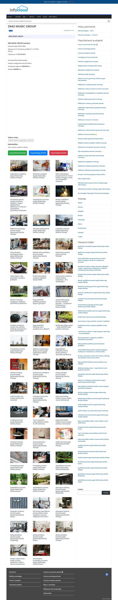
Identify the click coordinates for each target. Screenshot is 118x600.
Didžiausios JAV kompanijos (52, 589)
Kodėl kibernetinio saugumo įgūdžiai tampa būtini (39, 278)
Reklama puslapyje (15, 576)
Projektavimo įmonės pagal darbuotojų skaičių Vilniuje (41, 201)
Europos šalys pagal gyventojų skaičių (90, 138)
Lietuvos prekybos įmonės (86, 53)
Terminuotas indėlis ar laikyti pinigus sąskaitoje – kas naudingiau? (64, 278)
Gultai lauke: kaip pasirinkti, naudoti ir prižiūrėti (17, 278)
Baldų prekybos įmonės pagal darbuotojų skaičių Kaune (40, 537)
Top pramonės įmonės (17, 153)
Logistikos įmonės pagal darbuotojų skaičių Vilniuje (62, 230)
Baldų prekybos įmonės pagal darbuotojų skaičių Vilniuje (62, 537)
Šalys (24, 17)
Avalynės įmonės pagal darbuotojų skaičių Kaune (16, 422)
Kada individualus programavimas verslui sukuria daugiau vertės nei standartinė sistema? (64, 177)
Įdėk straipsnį (53, 17)
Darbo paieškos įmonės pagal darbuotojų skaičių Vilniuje (62, 375)
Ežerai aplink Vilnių (84, 179)
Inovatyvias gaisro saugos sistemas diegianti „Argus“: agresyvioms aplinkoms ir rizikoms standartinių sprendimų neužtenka (18, 205)
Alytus (80, 224)
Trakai (80, 237)
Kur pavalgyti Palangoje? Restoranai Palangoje (93, 193)
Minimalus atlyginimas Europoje (88, 70)
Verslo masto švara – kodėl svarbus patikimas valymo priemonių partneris (18, 561)
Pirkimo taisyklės (15, 580)
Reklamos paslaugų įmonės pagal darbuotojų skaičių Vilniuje (17, 231)
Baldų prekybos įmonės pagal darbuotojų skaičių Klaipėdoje (17, 537)
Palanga (80, 232)
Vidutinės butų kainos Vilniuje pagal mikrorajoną (94, 189)
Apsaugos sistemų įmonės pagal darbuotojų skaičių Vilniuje (62, 514)
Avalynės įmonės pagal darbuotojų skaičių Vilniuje (16, 444)
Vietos (39, 17)
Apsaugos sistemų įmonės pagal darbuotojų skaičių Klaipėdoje (62, 490)
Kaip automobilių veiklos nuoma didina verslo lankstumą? (63, 398)
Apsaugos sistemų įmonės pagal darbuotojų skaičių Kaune (17, 514)
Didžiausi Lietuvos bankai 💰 (87, 134)
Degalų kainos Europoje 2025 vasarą (90, 66)
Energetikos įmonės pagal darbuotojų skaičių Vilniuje (17, 351)
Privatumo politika (15, 585)
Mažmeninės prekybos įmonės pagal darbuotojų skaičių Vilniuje (41, 255)
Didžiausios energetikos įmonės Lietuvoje (92, 147)
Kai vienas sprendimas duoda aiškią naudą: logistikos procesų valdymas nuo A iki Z (41, 514)
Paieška (80, 489)
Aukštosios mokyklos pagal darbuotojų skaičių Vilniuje (18, 176)
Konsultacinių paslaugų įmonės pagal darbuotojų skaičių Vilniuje (16, 255)
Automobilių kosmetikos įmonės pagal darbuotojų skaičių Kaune (40, 561)
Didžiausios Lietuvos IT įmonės (88, 120)
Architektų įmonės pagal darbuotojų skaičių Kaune (17, 467)
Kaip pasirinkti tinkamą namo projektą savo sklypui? (41, 327)
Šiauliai (80, 215)
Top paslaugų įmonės (38, 153)
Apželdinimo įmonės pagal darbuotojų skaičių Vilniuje (40, 489)
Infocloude (71, 2)
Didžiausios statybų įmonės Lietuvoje (90, 84)
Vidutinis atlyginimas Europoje (88, 61)
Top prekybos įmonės (58, 153)
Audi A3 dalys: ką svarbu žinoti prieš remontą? (17, 398)
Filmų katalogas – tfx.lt (85, 31)
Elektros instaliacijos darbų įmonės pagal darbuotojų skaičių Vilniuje (40, 351)
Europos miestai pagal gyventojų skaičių (91, 174)
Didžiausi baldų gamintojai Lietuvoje (90, 99)
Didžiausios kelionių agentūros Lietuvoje (91, 166)
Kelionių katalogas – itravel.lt (88, 35)
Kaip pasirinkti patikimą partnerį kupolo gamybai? (39, 301)
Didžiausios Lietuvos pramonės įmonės (91, 103)
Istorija (45, 17)
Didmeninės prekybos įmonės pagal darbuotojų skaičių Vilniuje (41, 375)
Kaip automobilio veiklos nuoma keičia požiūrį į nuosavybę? (63, 422)
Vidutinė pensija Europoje (86, 74)
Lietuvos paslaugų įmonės (86, 49)
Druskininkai (82, 228)
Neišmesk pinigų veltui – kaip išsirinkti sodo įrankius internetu (64, 327)
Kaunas (80, 207)
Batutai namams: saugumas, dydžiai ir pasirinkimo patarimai (18, 301)
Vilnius (80, 203)
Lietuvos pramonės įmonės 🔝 (88, 44)
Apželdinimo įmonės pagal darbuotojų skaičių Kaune (18, 489)
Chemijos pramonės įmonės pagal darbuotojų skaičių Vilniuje (40, 399)
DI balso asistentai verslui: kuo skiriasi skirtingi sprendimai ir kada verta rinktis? (18, 328)
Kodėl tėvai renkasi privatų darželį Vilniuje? (63, 254)
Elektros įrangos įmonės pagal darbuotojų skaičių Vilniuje (17, 375)
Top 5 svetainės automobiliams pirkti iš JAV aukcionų (40, 422)
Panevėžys (81, 220)
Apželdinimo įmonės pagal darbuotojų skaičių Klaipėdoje (63, 467)
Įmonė (10, 30)
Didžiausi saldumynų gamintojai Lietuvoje (92, 170)
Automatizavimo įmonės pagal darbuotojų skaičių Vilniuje (40, 444)
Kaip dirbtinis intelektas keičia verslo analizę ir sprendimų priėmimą (63, 351)
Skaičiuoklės (47, 593)
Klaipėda (81, 211)
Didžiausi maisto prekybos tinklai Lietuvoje (92, 143)
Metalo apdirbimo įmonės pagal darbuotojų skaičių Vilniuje (62, 202)
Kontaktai (12, 572)
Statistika (18, 17)
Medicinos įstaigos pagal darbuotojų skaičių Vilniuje (40, 176)
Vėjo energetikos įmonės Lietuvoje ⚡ (90, 151)
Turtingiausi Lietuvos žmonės (88, 57)
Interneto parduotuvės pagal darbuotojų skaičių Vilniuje (41, 230)
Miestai (31, 17)
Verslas (9, 17)
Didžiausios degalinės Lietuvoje (88, 162)
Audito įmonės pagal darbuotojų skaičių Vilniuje (63, 444)
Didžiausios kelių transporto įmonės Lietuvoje (93, 89)
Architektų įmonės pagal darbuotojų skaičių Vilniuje (40, 467)
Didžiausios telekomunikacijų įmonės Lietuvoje (93, 130)
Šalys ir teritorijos (49, 585)
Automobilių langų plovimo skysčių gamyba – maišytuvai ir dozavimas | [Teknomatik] (64, 303)
